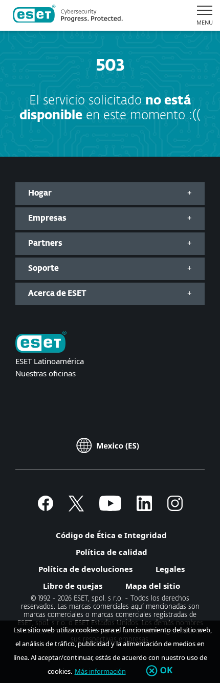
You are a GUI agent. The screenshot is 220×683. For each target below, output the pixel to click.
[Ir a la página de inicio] (41, 343)
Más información (100, 671)
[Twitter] (76, 508)
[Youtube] (110, 508)
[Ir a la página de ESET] (68, 15)
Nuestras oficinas (45, 373)
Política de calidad (111, 552)
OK (166, 671)
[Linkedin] (144, 508)
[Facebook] (45, 508)
